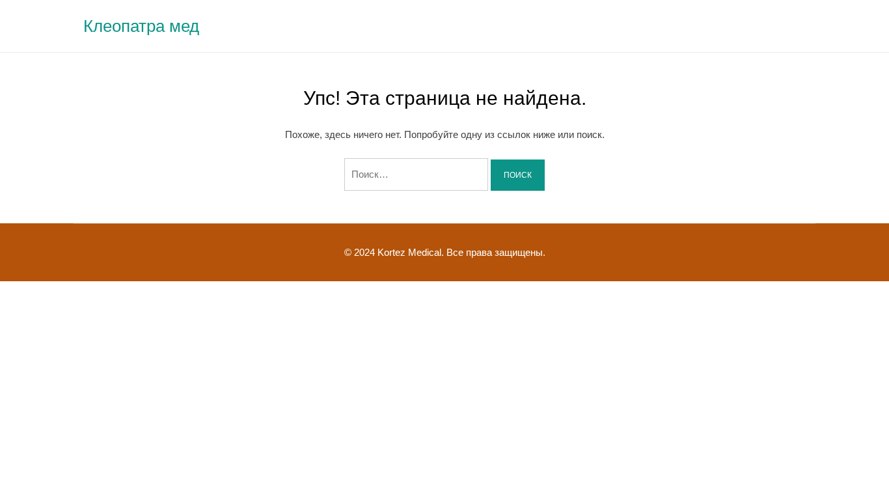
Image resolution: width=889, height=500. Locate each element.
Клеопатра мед (141, 26)
